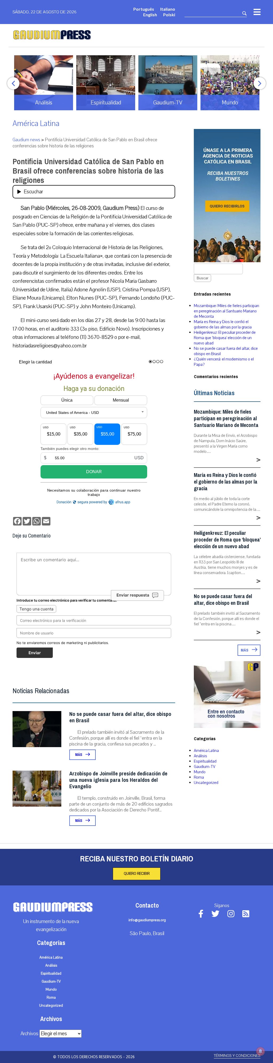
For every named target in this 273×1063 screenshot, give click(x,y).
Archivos (29, 1033)
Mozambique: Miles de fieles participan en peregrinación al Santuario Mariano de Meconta (226, 311)
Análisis (200, 756)
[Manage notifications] (260, 1051)
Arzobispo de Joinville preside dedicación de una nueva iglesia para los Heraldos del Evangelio (118, 780)
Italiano (167, 8)
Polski (169, 14)
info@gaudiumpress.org (147, 920)
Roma (199, 777)
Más (79, 754)
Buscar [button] (202, 278)
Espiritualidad (205, 761)
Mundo (200, 772)
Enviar (35, 652)
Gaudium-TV (204, 766)
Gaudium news (26, 140)
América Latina (36, 123)
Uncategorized (206, 782)
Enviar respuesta (133, 595)
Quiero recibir (137, 873)
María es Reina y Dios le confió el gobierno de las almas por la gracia (223, 324)
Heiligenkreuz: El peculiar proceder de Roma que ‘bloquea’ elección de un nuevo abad (225, 338)
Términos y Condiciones (237, 1055)
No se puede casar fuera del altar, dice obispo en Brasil (120, 717)
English (150, 14)
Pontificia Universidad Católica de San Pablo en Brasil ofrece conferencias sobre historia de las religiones (88, 170)
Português (143, 8)
